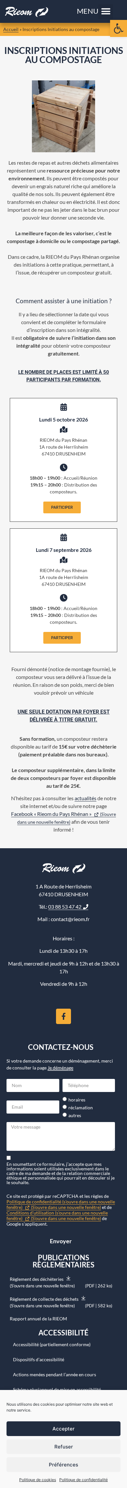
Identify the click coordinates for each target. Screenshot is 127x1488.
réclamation (80, 1107)
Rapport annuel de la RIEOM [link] (38, 1318)
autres (74, 1115)
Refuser (63, 1447)
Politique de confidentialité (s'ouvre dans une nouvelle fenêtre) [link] (61, 1204)
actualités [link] (85, 798)
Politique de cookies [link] (37, 1479)
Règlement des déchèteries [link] (61, 1282)
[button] (105, 11)
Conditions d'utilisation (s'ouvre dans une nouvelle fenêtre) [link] (57, 1215)
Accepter (63, 1429)
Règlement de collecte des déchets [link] (61, 1302)
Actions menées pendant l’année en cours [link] (54, 1374)
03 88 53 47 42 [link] (64, 906)
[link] (118, 28)
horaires (76, 1100)
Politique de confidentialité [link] (83, 1479)
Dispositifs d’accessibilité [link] (38, 1359)
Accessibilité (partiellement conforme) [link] (52, 1344)
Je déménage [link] (60, 1067)
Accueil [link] (11, 29)
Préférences (63, 1465)
